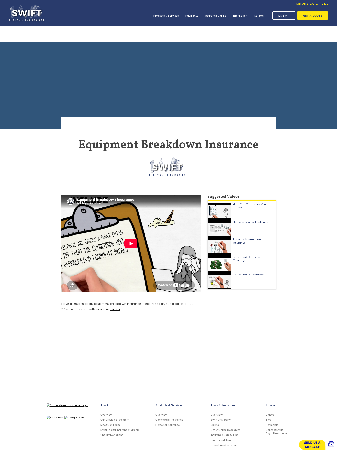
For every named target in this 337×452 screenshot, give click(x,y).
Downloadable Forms (224, 445)
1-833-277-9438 (317, 3)
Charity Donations (111, 434)
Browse (271, 405)
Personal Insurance (167, 424)
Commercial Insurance (169, 419)
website (115, 309)
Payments (191, 15)
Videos (270, 414)
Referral (259, 15)
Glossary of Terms (222, 439)
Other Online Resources (226, 429)
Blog (268, 419)
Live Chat (317, 445)
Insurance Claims (215, 15)
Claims (215, 424)
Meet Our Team (110, 424)
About (104, 405)
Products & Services (166, 15)
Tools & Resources (223, 405)
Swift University (221, 419)
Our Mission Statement (114, 419)
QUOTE (312, 15)
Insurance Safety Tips (224, 434)
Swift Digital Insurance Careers (120, 429)
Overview (106, 414)
